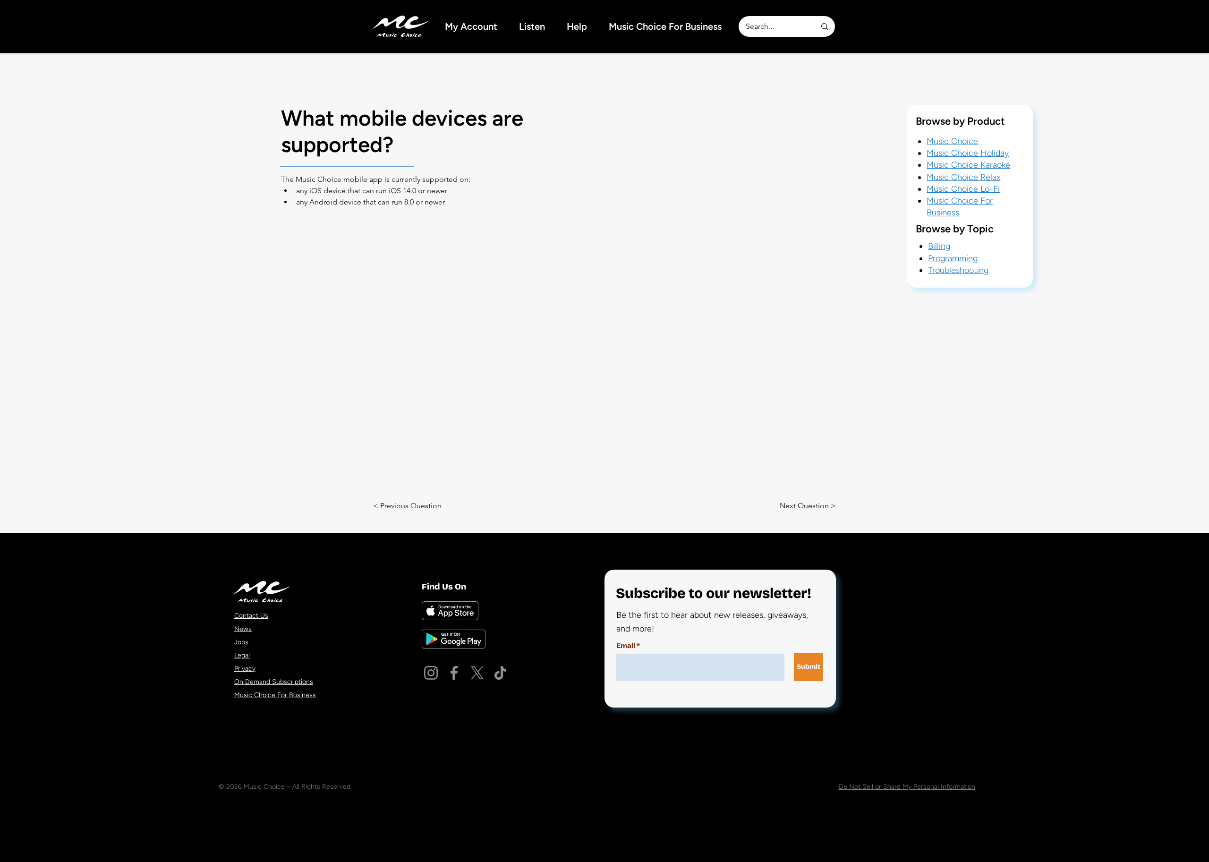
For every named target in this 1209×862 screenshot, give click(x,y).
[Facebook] (454, 673)
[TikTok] (500, 673)
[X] (477, 673)
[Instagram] (431, 673)
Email (625, 645)
